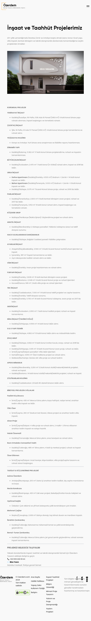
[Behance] (82, 579)
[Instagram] (77, 579)
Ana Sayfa (35, 577)
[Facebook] (77, 577)
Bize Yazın (14, 562)
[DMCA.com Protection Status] (23, 594)
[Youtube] (87, 577)
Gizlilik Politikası (37, 581)
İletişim (34, 592)
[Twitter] (82, 577)
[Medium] (87, 579)
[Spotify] (87, 581)
